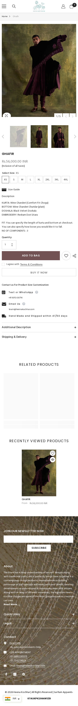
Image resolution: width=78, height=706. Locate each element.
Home (5, 16)
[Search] (14, 6)
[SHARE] (73, 255)
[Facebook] (7, 674)
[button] (66, 116)
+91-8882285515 (18, 656)
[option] (39, 70)
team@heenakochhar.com (21, 309)
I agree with (12, 264)
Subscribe (39, 548)
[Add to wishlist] (66, 255)
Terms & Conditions (31, 264)
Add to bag (31, 255)
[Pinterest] (24, 674)
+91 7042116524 (18, 660)
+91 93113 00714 (15, 298)
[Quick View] (52, 459)
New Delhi (15, 643)
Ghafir (26, 499)
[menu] (4, 6)
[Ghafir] (39, 473)
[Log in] (63, 6)
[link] (21, 422)
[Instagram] (15, 674)
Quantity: (7, 238)
